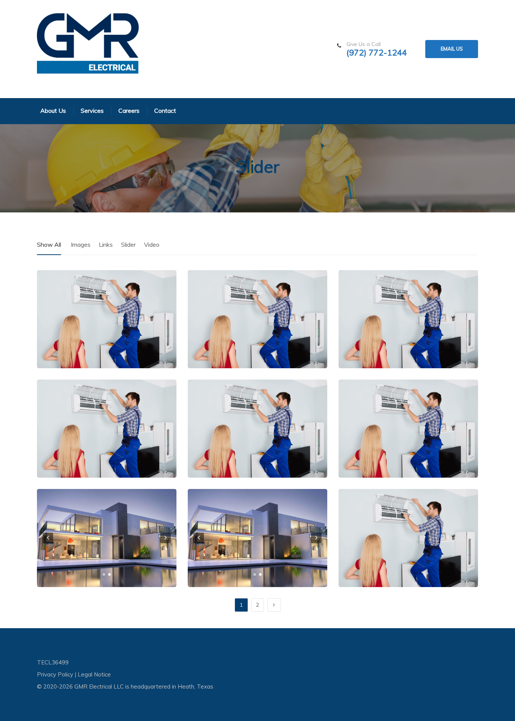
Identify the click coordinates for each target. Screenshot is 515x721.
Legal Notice (94, 674)
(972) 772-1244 (376, 52)
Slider (128, 244)
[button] (104, 574)
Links (106, 244)
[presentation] (48, 538)
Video (151, 244)
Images (80, 244)
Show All (49, 244)
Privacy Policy (55, 674)
